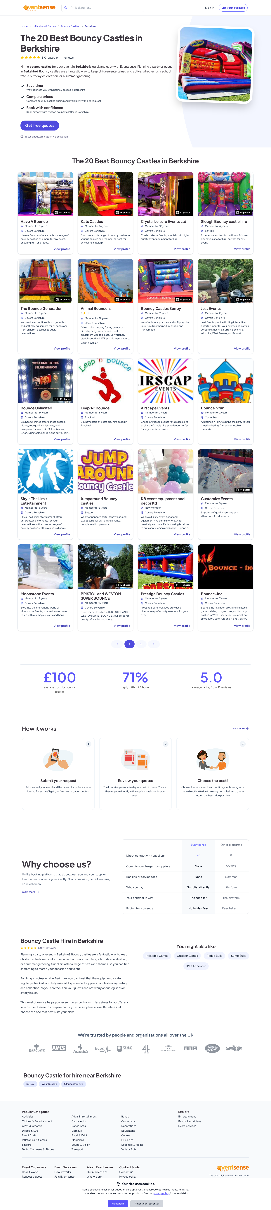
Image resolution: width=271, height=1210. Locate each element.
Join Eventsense (64, 1176)
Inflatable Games (157, 955)
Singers (26, 1144)
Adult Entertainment (84, 1116)
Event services (187, 1126)
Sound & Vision (81, 1144)
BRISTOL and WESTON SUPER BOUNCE (101, 595)
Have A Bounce (34, 221)
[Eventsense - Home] (39, 7)
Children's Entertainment (37, 1121)
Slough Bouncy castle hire (224, 221)
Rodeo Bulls (214, 955)
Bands (125, 1116)
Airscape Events (155, 408)
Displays (77, 1130)
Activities (27, 1116)
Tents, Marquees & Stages (38, 1149)
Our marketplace (97, 1172)
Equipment (128, 1130)
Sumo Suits (238, 955)
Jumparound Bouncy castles (99, 500)
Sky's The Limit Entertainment (34, 500)
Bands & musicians (189, 1121)
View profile (62, 249)
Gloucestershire (73, 1084)
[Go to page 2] (154, 644)
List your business (233, 7)
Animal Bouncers (96, 308)
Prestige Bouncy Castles (162, 593)
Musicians (127, 1140)
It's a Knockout (196, 966)
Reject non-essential (147, 1203)
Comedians (128, 1121)
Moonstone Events (37, 593)
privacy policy (161, 1193)
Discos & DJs (30, 1130)
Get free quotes (39, 125)
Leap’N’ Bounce (95, 408)
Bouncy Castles (70, 26)
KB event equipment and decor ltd (163, 500)
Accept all (118, 1203)
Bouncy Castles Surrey (161, 308)
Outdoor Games (187, 955)
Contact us (126, 1172)
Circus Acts (79, 1121)
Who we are (94, 1176)
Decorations (128, 1126)
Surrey (30, 1084)
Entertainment (187, 1116)
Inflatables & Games (44, 26)
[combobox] (87, 7)
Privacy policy (127, 1176)
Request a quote (32, 1176)
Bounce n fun (212, 408)
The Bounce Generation (41, 308)
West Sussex (49, 1084)
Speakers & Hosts (132, 1144)
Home (24, 26)
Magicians (78, 1140)
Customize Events (217, 498)
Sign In (209, 7)
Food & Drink (79, 1135)
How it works (30, 1172)
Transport (77, 1149)
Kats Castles (92, 221)
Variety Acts (128, 1149)
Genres (125, 1135)
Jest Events (211, 308)
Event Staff (29, 1135)
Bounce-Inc (212, 593)
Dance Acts (79, 1126)
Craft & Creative (32, 1126)
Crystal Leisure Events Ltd (163, 221)
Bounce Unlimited (36, 408)
